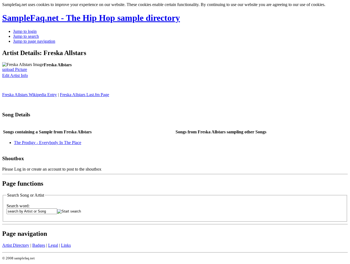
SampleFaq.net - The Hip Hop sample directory (91, 18)
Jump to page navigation (34, 41)
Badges (38, 245)
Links (66, 245)
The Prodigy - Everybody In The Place (47, 142)
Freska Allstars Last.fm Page (84, 94)
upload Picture (14, 69)
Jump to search (26, 36)
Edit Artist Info (15, 75)
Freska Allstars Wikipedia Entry (29, 94)
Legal (53, 245)
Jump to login (25, 31)
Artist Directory (15, 245)
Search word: (18, 205)
